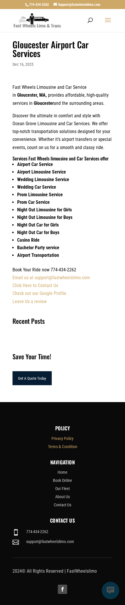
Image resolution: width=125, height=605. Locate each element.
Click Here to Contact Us (35, 285)
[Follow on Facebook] (62, 589)
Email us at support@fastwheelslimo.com (51, 277)
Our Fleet (62, 488)
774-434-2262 (39, 5)
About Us (62, 496)
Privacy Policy (62, 438)
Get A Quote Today (32, 378)
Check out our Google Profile (39, 293)
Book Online (62, 480)
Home (62, 472)
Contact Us (62, 505)
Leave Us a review (29, 301)
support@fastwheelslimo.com (50, 541)
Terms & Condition (62, 446)
